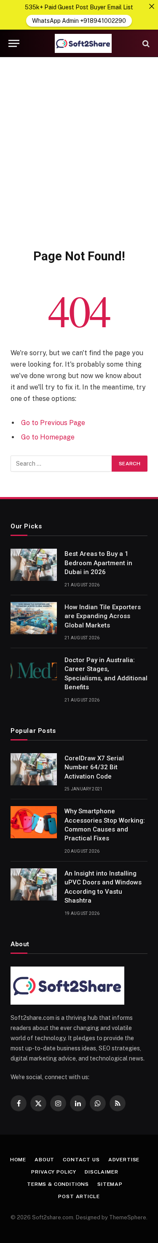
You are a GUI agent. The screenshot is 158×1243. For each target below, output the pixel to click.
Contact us (81, 1160)
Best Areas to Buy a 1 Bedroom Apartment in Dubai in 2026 (98, 563)
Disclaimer (101, 1172)
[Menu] (13, 43)
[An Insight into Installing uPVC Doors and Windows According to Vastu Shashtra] (34, 884)
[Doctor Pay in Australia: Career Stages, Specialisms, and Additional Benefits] (34, 671)
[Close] (151, 6)
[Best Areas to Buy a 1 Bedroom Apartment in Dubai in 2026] (34, 565)
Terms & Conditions (58, 1184)
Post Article (78, 1196)
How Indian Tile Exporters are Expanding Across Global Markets (102, 616)
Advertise (124, 1160)
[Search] (145, 43)
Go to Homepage (48, 437)
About (44, 1160)
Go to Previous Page (53, 423)
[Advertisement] (79, 151)
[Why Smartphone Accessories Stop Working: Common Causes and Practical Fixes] (34, 822)
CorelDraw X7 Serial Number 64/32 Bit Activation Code (94, 767)
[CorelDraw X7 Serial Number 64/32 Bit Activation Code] (34, 769)
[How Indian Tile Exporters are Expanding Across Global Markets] (34, 618)
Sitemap (110, 1184)
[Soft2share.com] (83, 43)
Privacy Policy (53, 1172)
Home (18, 1160)
